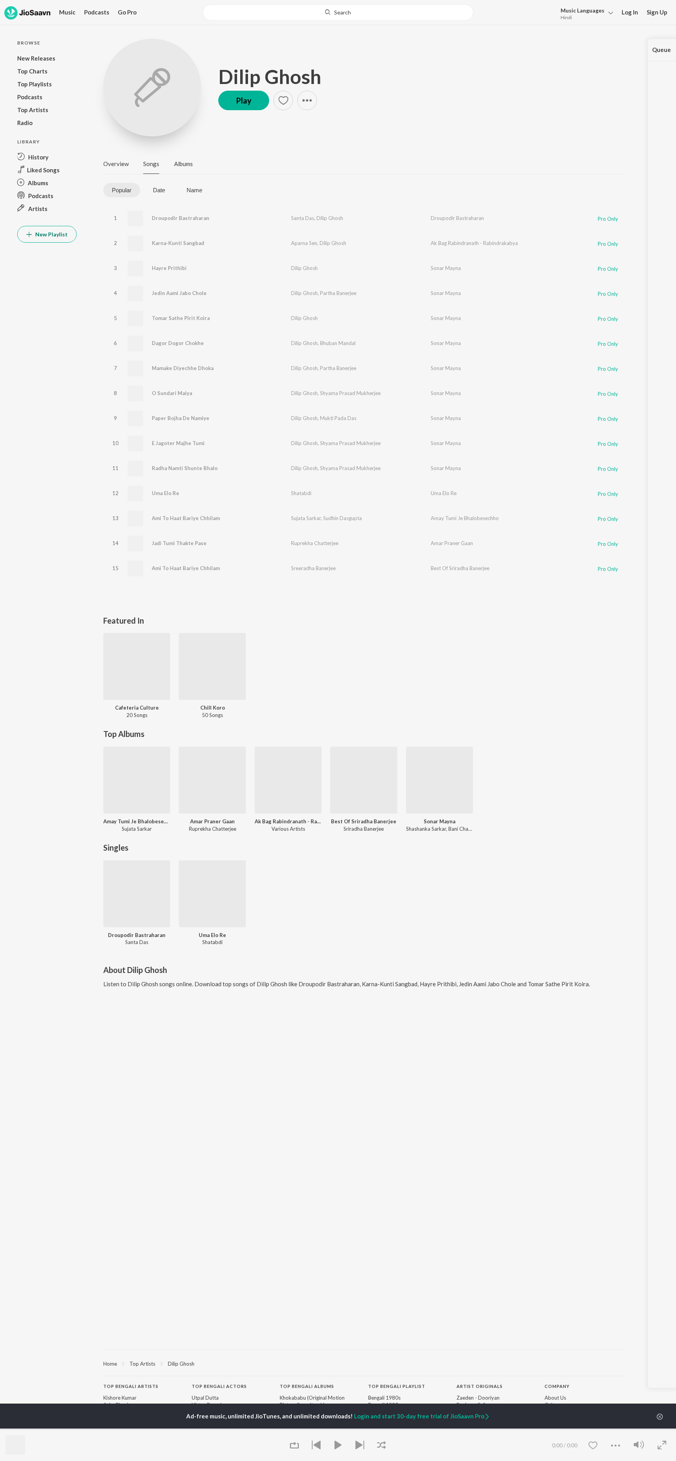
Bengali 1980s (384, 1398)
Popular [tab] (121, 190)
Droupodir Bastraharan (180, 218)
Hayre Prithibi (169, 268)
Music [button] (67, 12)
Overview (116, 163)
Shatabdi (301, 493)
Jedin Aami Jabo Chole (179, 293)
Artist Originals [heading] (480, 1386)
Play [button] (244, 100)
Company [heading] (557, 1386)
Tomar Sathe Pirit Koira (181, 318)
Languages (582, 10)
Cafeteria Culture (137, 708)
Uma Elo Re (165, 493)
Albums (183, 163)
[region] (363, 1363)
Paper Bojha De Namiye (180, 418)
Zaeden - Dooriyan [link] (478, 1398)
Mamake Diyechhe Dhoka (183, 368)
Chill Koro (212, 708)
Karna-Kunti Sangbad (178, 243)
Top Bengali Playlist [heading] (396, 1386)
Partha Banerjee (338, 293)
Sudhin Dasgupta (342, 518)
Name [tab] (194, 190)
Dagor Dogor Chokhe (178, 343)
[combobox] (338, 12)
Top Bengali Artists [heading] (130, 1386)
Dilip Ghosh (269, 76)
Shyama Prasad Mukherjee (350, 393)
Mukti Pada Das (338, 418)
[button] (584, 13)
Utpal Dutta (205, 1398)
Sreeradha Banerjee (313, 568)
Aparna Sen (304, 243)
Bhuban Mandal (338, 343)
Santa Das (302, 218)
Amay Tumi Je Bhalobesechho (465, 518)
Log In (630, 12)
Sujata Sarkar (306, 518)
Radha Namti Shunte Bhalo (185, 468)
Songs (151, 163)
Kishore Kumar (120, 1398)
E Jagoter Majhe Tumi (178, 443)
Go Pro (127, 12)
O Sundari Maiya (172, 393)
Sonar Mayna (446, 268)
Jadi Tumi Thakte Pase (179, 543)
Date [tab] (159, 190)
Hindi (566, 17)
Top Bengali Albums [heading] (307, 1386)
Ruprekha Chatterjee (314, 543)
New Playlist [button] (51, 234)
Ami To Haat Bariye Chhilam (186, 518)
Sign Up (657, 12)
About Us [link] (555, 1398)
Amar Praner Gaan (452, 543)
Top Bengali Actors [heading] (219, 1386)
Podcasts (96, 12)
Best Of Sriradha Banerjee (460, 568)
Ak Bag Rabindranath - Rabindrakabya (474, 243)
